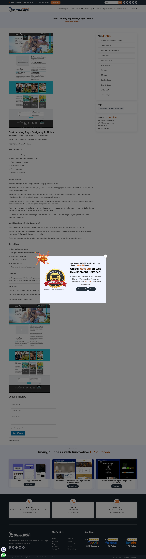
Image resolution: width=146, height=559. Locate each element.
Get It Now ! (82, 289)
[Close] (105, 256)
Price (92, 289)
